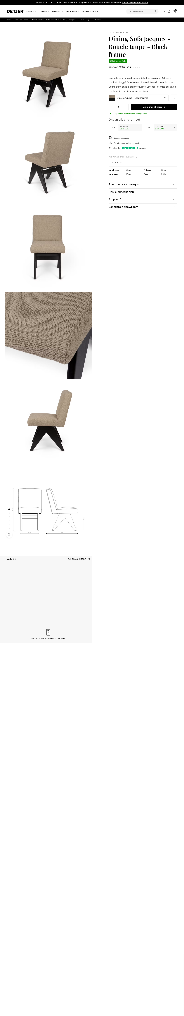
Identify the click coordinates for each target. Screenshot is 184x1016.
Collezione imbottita (118, 32)
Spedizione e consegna (124, 184)
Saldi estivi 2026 (88, 11)
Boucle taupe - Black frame (132, 97)
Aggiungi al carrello (154, 106)
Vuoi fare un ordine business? (121, 157)
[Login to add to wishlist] (174, 98)
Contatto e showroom (123, 207)
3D (9, 535)
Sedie (9, 20)
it (163, 11)
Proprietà (115, 199)
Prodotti (30, 11)
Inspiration (56, 11)
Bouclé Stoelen (38, 20)
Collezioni (43, 11)
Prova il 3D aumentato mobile (48, 638)
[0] (174, 11)
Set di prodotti (72, 11)
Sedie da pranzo (21, 20)
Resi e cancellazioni (122, 192)
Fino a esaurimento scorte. (135, 2)
